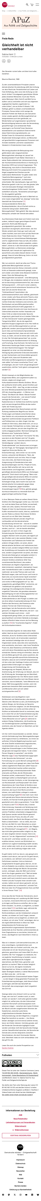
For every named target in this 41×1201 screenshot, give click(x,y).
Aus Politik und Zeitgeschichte (29, 11)
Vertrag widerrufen (20, 1135)
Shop (3, 11)
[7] (14, 756)
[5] (19, 691)
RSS (20, 1175)
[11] (26, 829)
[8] (37, 761)
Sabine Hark (9, 54)
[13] (20, 890)
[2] (9, 370)
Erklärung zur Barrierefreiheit (20, 1190)
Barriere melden (20, 1186)
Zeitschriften (12, 11)
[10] (17, 805)
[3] (20, 489)
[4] (11, 623)
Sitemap (20, 1167)
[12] (36, 836)
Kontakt (20, 1178)
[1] (24, 201)
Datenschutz (20, 1164)
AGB (20, 1115)
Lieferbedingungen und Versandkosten (20, 1122)
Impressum (20, 1160)
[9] (21, 795)
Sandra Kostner (8, 1048)
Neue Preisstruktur (20, 1119)
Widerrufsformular (22, 1130)
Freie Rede (8, 38)
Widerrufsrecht (20, 1126)
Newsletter (20, 1171)
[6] (26, 719)
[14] (13, 908)
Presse (20, 1182)
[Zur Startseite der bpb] (8, 7)
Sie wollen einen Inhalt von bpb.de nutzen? (17, 1095)
